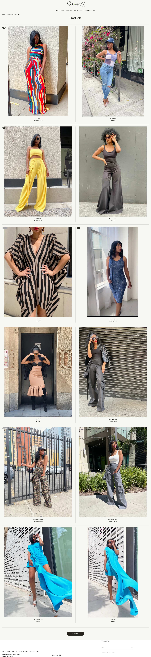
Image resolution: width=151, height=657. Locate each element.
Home (3, 14)
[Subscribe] (131, 647)
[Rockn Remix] (75, 4)
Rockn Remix (16, 654)
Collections (10, 14)
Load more (75, 633)
